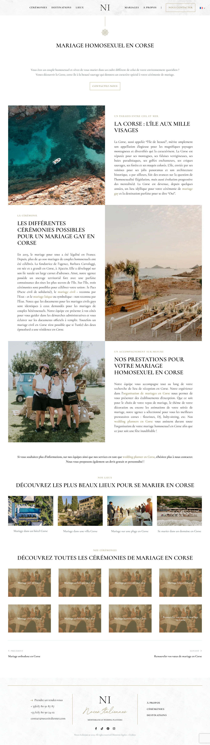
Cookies (132, 735)
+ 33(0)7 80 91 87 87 (42, 706)
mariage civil (66, 292)
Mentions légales (120, 735)
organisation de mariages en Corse (146, 393)
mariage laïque (42, 297)
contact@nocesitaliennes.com (48, 718)
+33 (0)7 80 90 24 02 (42, 712)
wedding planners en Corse (133, 421)
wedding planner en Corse (139, 457)
